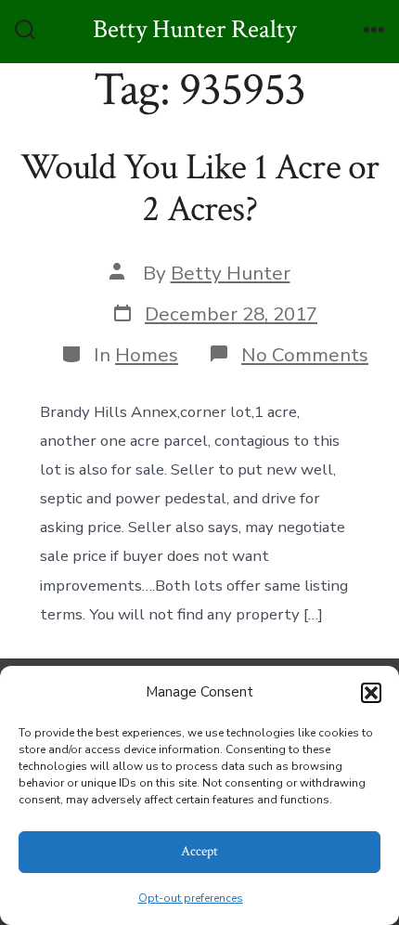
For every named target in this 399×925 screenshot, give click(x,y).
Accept (199, 851)
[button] (371, 693)
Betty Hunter (230, 273)
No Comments (304, 355)
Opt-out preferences (190, 898)
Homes (146, 355)
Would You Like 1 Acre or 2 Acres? (200, 188)
